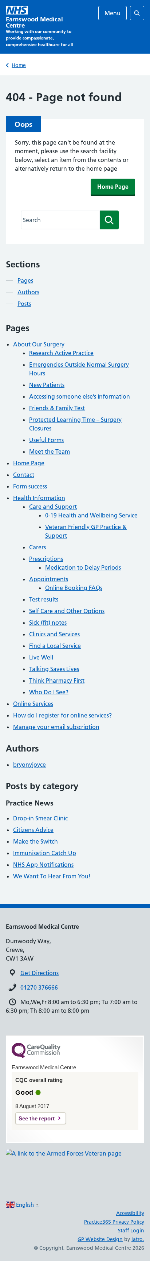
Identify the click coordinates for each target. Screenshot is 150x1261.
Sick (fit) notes (48, 622)
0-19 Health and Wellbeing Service (91, 515)
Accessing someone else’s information (79, 396)
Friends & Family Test (57, 408)
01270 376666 (39, 987)
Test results (43, 599)
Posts (24, 303)
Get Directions (39, 973)
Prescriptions (46, 558)
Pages (25, 280)
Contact (23, 474)
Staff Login (131, 1230)
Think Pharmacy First (56, 680)
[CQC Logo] (36, 1056)
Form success (30, 486)
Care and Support (53, 506)
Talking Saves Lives (54, 669)
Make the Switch (35, 841)
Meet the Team (49, 451)
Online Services (33, 703)
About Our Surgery (38, 344)
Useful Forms (46, 440)
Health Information (39, 498)
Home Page (113, 186)
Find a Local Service (55, 645)
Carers (37, 547)
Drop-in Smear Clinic (40, 818)
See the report (37, 1118)
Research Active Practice (61, 353)
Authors (28, 292)
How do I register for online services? (62, 715)
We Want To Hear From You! (52, 876)
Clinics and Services (54, 634)
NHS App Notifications (43, 864)
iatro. (137, 1239)
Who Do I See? (48, 692)
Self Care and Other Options (66, 611)
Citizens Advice (33, 829)
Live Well (41, 657)
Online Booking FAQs (73, 587)
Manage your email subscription (56, 727)
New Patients (46, 384)
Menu (112, 13)
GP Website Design (100, 1239)
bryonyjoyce (29, 764)
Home (19, 65)
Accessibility (130, 1213)
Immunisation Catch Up (44, 853)
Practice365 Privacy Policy (114, 1222)
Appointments (48, 579)
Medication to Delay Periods (83, 567)
